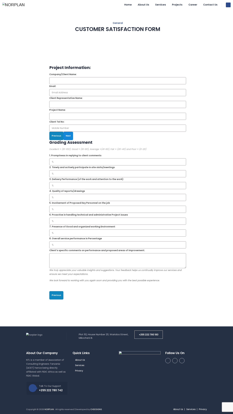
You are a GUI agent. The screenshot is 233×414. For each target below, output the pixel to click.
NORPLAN (49, 409)
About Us (143, 4)
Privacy (79, 370)
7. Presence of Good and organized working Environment (82, 226)
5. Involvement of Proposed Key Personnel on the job (79, 202)
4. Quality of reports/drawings (67, 191)
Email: (52, 86)
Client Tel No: (57, 121)
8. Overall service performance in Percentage (75, 238)
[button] (148, 335)
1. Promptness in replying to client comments (75, 155)
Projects (177, 4)
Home (128, 4)
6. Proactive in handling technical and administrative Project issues (88, 214)
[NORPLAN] (13, 4)
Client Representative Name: (66, 98)
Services (160, 4)
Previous (56, 135)
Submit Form (62, 303)
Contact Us (210, 4)
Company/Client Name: (63, 74)
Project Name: (57, 109)
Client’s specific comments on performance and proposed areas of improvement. (97, 250)
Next (68, 135)
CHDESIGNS (96, 409)
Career (192, 4)
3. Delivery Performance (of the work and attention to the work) (86, 179)
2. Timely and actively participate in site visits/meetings (82, 167)
